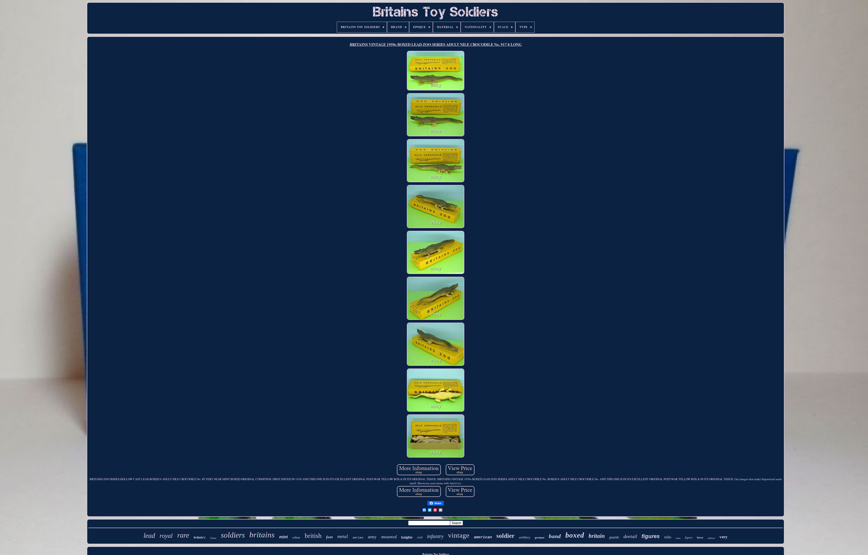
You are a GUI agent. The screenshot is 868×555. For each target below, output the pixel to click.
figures (651, 536)
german (539, 537)
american (483, 537)
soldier (505, 535)
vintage (458, 535)
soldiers (233, 535)
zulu (667, 537)
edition (711, 538)
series (357, 537)
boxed (574, 535)
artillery (524, 537)
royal (166, 535)
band (555, 536)
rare (183, 535)
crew (678, 538)
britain (597, 536)
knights (407, 537)
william (296, 537)
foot (329, 537)
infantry (435, 536)
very (723, 536)
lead (149, 535)
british (313, 535)
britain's (199, 537)
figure (688, 537)
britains (262, 534)
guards (614, 537)
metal (342, 536)
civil (419, 537)
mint (283, 537)
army (372, 536)
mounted (389, 536)
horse (700, 537)
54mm (213, 538)
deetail (630, 536)
